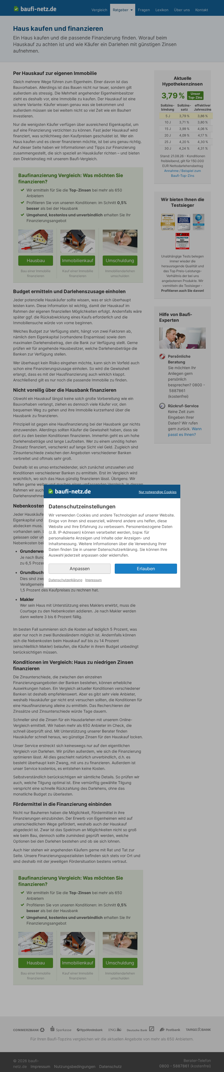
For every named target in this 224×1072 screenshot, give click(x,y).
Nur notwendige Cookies (157, 492)
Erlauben (146, 568)
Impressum (93, 580)
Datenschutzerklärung (65, 580)
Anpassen (80, 568)
